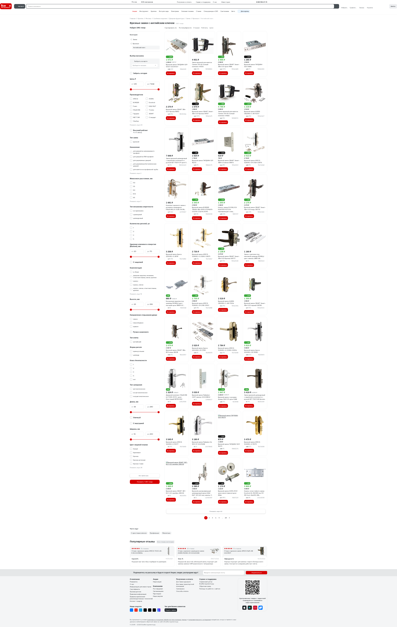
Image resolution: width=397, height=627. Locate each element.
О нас (132, 584)
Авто (233, 11)
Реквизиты (134, 582)
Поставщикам (158, 589)
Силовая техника (187, 11)
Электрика (175, 11)
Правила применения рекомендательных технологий (141, 598)
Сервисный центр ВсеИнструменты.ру (206, 583)
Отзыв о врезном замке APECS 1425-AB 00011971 (238, 552)
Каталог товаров (136, 601)
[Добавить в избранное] (186, 33)
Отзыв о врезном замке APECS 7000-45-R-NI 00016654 (147, 552)
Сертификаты (135, 589)
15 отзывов (145, 549)
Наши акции (157, 582)
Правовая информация (138, 594)
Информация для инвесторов (140, 587)
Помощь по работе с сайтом (209, 589)
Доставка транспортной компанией (185, 585)
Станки (198, 11)
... (222, 518)
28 (226, 518)
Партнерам (157, 594)
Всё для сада (164, 11)
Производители (135, 592)
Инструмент (143, 11)
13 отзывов (237, 549)
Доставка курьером (183, 582)
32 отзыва (190, 549)
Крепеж (154, 11)
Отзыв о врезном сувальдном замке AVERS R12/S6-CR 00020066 (191, 552)
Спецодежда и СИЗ (211, 11)
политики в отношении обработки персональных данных (167, 620)
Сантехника (224, 11)
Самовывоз (180, 589)
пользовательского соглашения (199, 620)
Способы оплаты (182, 591)
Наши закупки (158, 596)
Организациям (158, 591)
